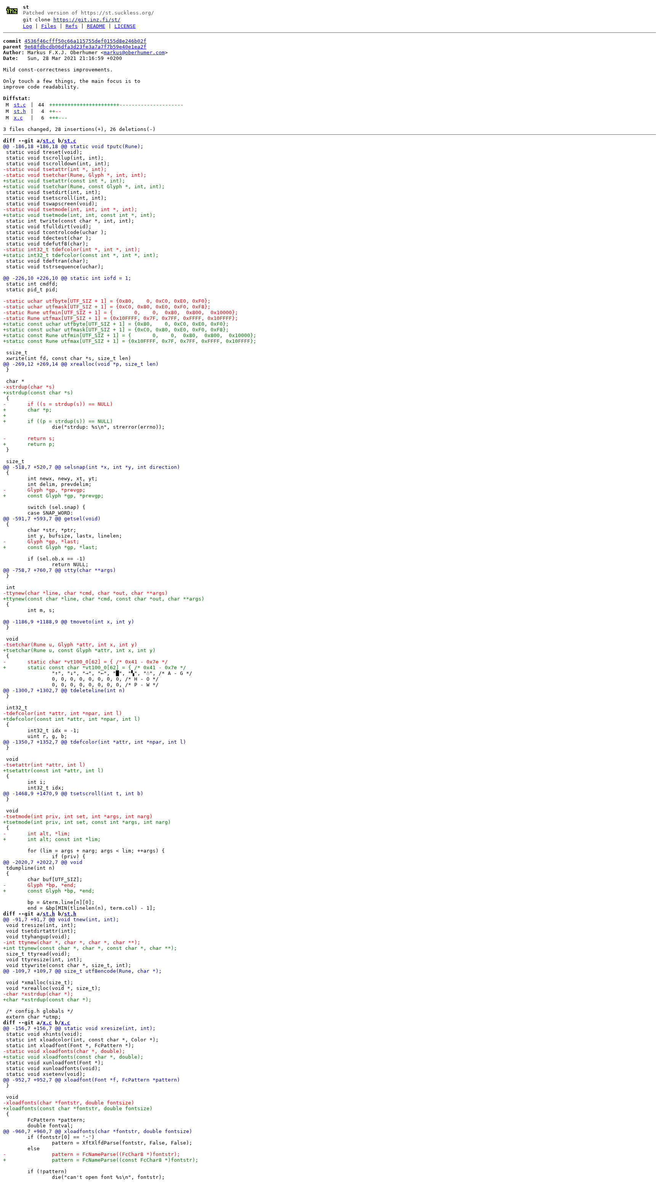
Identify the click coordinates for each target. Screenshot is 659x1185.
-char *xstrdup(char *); (38, 994)
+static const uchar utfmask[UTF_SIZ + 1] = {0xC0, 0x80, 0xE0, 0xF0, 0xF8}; (116, 330)
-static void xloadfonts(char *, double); (64, 1051)
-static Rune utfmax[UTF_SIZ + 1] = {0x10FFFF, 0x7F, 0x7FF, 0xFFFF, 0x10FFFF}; (120, 318)
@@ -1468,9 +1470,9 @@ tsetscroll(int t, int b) (73, 793)
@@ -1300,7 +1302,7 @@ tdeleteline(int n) (64, 690)
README (96, 26)
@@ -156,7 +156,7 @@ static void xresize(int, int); (79, 1028)
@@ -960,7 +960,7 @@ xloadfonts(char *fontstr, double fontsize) (97, 1131)
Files (48, 26)
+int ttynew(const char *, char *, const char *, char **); (90, 948)
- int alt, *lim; (36, 833)
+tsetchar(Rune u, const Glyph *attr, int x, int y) (79, 650)
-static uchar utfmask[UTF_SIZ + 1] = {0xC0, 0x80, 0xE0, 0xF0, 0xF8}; (107, 307)
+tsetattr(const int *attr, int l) (53, 770)
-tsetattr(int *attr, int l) (44, 765)
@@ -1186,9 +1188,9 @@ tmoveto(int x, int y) (68, 622)
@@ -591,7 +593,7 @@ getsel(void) (52, 518)
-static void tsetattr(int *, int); (55, 169)
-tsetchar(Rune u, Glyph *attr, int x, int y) (70, 644)
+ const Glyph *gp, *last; (50, 547)
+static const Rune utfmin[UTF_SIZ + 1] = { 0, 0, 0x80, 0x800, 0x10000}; (129, 335)
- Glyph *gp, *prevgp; (44, 490)
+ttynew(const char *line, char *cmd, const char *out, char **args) (103, 599)
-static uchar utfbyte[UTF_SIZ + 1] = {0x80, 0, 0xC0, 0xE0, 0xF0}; (107, 301)
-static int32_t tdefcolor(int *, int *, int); (71, 249)
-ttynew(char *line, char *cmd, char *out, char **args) (85, 593)
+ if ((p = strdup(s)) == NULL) (58, 421)
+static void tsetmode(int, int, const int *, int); (79, 215)
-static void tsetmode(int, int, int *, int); (70, 209)
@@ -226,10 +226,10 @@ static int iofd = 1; (67, 278)
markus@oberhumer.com (134, 52)
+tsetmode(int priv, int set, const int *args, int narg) (87, 822)
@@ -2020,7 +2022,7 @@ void (42, 862)
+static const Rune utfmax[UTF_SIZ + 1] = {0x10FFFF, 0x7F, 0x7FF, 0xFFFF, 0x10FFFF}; (129, 341)
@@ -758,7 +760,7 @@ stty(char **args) (59, 570)
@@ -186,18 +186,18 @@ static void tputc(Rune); (73, 146)
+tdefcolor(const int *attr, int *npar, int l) (71, 719)
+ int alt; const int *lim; (52, 839)
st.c (20, 105)
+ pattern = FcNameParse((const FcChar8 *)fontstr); (100, 1160)
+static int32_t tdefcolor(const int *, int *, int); (81, 255)
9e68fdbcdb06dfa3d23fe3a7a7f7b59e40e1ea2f (85, 47)
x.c (18, 118)
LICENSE (125, 26)
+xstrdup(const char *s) (38, 393)
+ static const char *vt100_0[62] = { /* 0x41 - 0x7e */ (94, 667)
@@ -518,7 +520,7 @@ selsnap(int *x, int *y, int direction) (91, 467)
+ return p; (29, 444)
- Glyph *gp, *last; (41, 541)
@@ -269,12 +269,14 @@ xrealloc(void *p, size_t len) (81, 364)
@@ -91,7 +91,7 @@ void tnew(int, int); (61, 919)
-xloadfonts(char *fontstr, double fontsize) (68, 1103)
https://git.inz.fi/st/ (87, 20)
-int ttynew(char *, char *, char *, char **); (71, 942)
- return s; (29, 438)
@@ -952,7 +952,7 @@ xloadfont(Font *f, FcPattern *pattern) (91, 1080)
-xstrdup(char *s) (29, 387)
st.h (20, 111)
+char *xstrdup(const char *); (47, 1000)
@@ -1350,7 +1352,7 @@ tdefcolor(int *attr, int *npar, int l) (94, 742)
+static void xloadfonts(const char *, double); (73, 1057)
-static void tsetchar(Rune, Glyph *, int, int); (74, 175)
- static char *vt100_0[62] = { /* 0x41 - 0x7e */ (85, 662)
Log (27, 26)
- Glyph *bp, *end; (39, 885)
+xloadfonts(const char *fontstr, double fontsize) (78, 1108)
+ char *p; (27, 410)
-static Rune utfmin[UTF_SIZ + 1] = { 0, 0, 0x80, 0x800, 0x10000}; (120, 312)
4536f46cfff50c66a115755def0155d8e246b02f (85, 41)
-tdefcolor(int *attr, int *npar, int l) (62, 713)
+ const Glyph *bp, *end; (49, 891)
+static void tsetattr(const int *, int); (64, 181)
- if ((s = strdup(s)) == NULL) (58, 404)
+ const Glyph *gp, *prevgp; (53, 496)
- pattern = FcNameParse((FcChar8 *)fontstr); (91, 1154)
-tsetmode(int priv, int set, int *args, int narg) (78, 816)
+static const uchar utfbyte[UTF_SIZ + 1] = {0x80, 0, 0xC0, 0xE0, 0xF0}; (116, 324)
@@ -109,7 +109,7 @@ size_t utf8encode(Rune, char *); (82, 971)
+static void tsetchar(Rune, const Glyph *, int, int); (84, 186)
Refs (72, 26)
